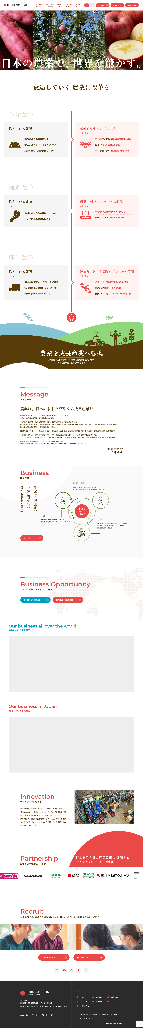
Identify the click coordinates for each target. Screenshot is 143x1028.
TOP (82, 997)
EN (92, 5)
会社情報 (38, 5)
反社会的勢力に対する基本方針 (90, 1014)
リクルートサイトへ (49, 957)
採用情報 (68, 5)
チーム (77, 5)
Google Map (24, 1015)
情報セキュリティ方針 (109, 1014)
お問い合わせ (85, 1006)
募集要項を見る (83, 957)
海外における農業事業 (32, 600)
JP (87, 5)
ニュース (59, 5)
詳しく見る (28, 538)
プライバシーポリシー (87, 1018)
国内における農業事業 (64, 600)
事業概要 (50, 5)
